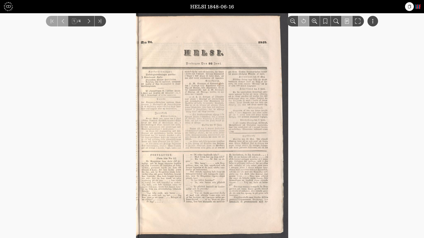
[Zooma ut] (292, 21)
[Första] (51, 21)
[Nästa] (89, 21)
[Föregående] (63, 21)
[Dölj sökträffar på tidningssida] (347, 21)
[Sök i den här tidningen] (336, 21)
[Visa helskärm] (358, 21)
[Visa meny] (372, 21)
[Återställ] (303, 21)
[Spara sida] (325, 21)
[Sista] (100, 21)
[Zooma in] (314, 21)
